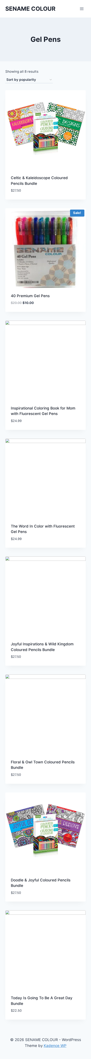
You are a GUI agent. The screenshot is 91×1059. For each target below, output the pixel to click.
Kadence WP (55, 1045)
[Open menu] (82, 8)
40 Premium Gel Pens (30, 296)
